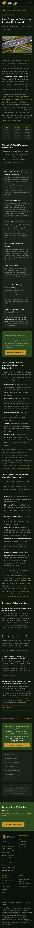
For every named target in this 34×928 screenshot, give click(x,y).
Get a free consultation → (15, 352)
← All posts (28, 718)
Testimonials (5, 889)
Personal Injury (13, 718)
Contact (4, 884)
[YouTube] (6, 871)
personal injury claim (24, 468)
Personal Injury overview (11, 762)
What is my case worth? (11, 766)
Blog (8, 10)
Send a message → (17, 745)
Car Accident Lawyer (10, 758)
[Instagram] (9, 871)
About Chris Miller (7, 881)
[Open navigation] (30, 3)
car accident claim (20, 586)
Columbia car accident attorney (20, 87)
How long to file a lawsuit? (12, 770)
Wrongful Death (9, 774)
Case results (8, 778)
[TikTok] (12, 871)
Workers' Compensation (22, 840)
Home (4, 10)
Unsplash (29, 54)
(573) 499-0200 (17, 741)
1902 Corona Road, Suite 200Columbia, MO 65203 (24, 881)
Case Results (6, 886)
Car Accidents (22, 850)
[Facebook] (3, 871)
